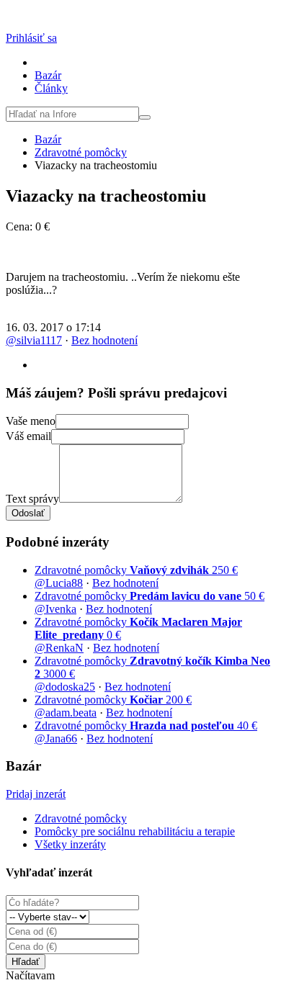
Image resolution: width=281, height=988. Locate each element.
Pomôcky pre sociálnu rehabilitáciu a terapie (135, 831)
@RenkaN (59, 648)
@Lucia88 (59, 583)
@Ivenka (55, 609)
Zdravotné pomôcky (81, 152)
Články (51, 88)
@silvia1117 (34, 340)
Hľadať (26, 961)
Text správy (32, 499)
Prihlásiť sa (31, 38)
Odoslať (28, 513)
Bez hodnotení (104, 340)
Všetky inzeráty (70, 844)
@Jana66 (56, 738)
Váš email (28, 436)
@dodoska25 (65, 687)
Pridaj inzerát (36, 794)
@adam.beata (66, 712)
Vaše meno (30, 421)
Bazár (48, 75)
